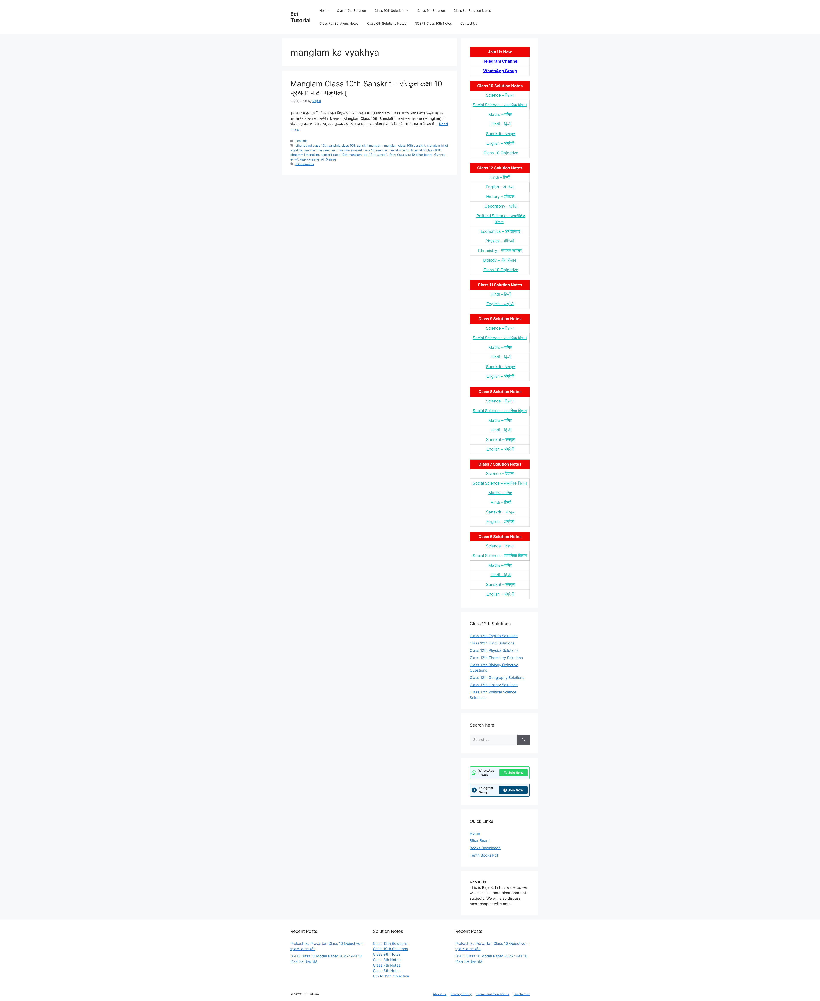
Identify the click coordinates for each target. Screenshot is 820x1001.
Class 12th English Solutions (494, 636)
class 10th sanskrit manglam (361, 145)
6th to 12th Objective (391, 976)
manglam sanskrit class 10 (356, 150)
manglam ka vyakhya (319, 150)
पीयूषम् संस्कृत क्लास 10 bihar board (410, 154)
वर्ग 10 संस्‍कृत (328, 159)
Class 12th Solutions (390, 943)
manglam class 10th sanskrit (404, 145)
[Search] (523, 740)
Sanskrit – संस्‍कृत (500, 133)
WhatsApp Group (500, 70)
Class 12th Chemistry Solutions (496, 658)
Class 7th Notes (386, 965)
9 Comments (304, 164)
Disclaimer (522, 994)
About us (439, 994)
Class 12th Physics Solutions (494, 650)
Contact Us (468, 23)
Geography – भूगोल (501, 206)
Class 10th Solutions (390, 949)
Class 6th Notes (387, 971)
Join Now (515, 773)
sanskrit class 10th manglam (341, 154)
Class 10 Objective (500, 152)
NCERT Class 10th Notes (433, 23)
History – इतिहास (500, 196)
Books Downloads (485, 848)
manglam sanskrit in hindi (394, 150)
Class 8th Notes (386, 960)
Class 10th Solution (389, 11)
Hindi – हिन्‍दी (501, 124)
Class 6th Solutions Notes (386, 23)
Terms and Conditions (492, 994)
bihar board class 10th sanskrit (317, 145)
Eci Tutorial (300, 17)
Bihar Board (480, 841)
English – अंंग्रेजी (500, 143)
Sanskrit (301, 141)
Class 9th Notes (387, 954)
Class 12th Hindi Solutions (492, 643)
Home (323, 11)
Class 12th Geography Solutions (497, 677)
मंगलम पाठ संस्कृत (309, 159)
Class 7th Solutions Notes (339, 23)
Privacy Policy (461, 994)
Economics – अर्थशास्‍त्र (500, 231)
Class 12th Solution (351, 11)
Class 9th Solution (431, 11)
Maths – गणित (500, 114)
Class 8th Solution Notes (472, 11)
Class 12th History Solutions (494, 685)
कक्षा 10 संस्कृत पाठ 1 (375, 154)
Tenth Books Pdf (484, 855)
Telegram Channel (500, 61)
